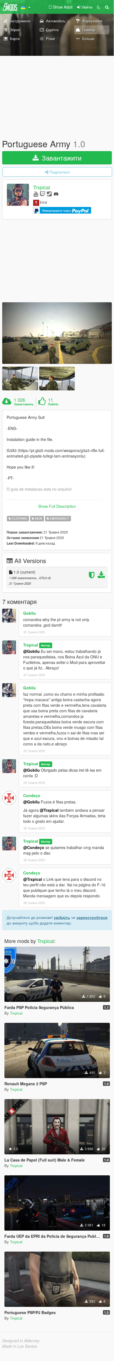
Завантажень (24, 404)
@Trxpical (49, 810)
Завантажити (60, 157)
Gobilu (29, 613)
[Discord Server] (56, 194)
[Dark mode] (98, 7)
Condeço (31, 795)
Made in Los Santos (19, 1346)
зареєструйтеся (91, 917)
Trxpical (41, 187)
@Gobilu (31, 651)
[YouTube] (35, 194)
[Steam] (49, 194)
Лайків (53, 404)
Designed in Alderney (20, 1340)
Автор (45, 645)
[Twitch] (42, 194)
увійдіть (62, 917)
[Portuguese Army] (57, 333)
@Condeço (33, 847)
